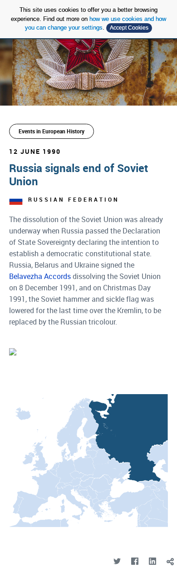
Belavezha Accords (40, 276)
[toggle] (170, 561)
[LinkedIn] (152, 561)
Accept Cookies (129, 28)
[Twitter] (117, 561)
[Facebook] (135, 561)
